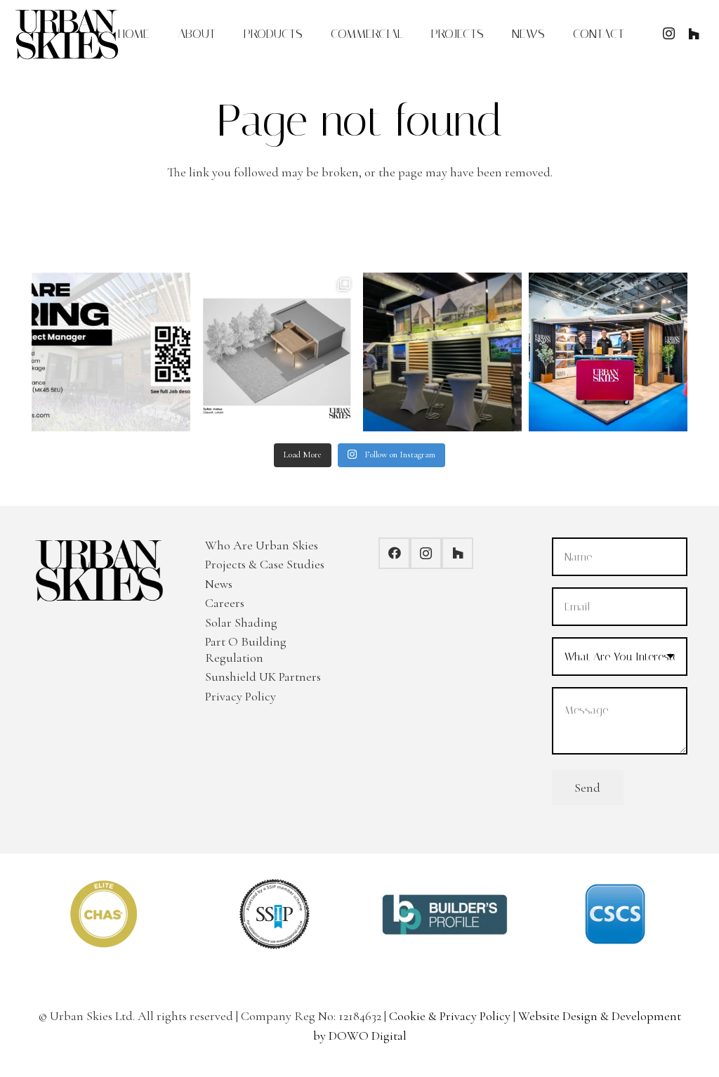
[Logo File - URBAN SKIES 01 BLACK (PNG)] (67, 34)
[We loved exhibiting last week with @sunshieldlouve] (608, 352)
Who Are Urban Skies (261, 545)
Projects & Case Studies (264, 564)
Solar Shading (241, 622)
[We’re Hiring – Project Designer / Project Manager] (111, 352)
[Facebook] (394, 553)
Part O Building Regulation (245, 649)
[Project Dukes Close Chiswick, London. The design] (276, 352)
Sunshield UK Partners (263, 676)
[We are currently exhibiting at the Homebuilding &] (442, 352)
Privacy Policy (240, 696)
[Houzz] (693, 33)
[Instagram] (668, 33)
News (218, 584)
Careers (224, 603)
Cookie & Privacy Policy (449, 1016)
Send (587, 787)
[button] (314, 33)
